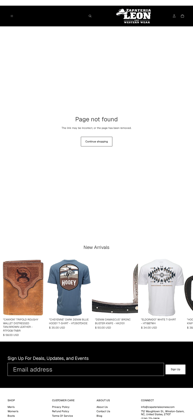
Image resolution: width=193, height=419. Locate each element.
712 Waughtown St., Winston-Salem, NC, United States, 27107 (162, 413)
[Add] (40, 310)
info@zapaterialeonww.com (158, 407)
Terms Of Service (62, 415)
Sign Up (175, 369)
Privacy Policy (61, 407)
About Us (102, 407)
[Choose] (86, 310)
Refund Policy (60, 411)
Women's (13, 411)
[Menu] (12, 16)
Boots (11, 415)
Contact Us (103, 411)
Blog (99, 415)
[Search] (90, 16)
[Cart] (182, 16)
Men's (11, 407)
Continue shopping (96, 141)
